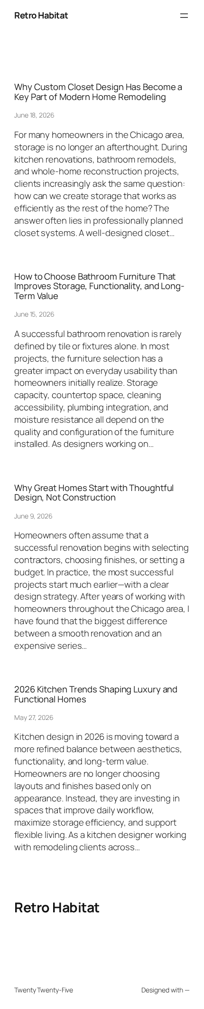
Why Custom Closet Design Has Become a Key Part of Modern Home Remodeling (98, 91)
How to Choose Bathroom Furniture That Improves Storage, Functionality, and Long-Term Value (99, 286)
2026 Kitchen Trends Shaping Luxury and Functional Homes (95, 694)
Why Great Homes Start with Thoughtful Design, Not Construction (94, 492)
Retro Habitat (41, 15)
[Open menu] (184, 15)
